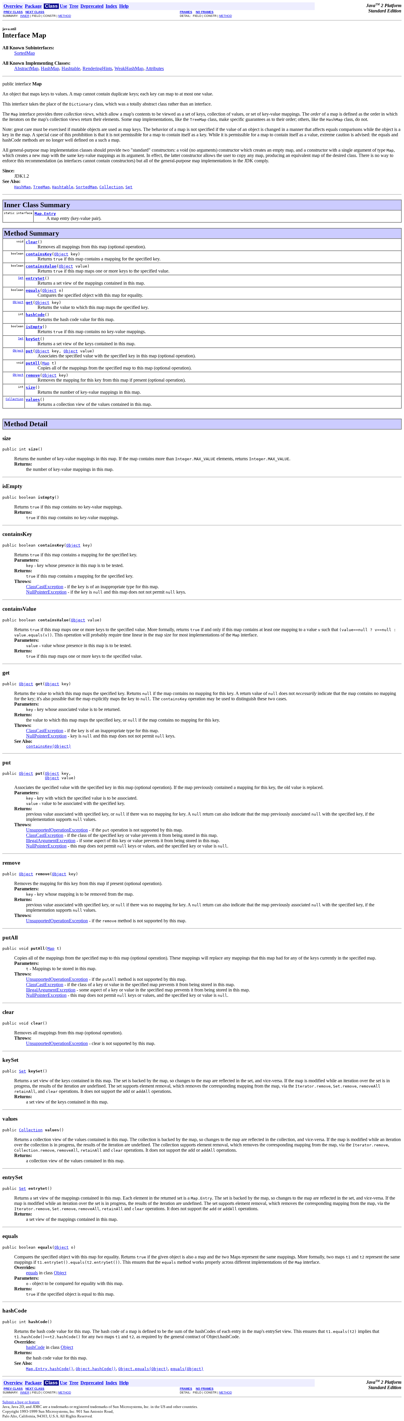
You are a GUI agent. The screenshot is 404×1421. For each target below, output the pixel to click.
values (33, 399)
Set (20, 277)
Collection (14, 399)
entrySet (35, 278)
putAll (33, 363)
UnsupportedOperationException (57, 829)
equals (33, 290)
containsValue (41, 266)
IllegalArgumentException (50, 840)
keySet (33, 339)
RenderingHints (97, 68)
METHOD (64, 15)
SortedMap (24, 53)
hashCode (35, 314)
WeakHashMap (128, 68)
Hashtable (71, 68)
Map (45, 363)
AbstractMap (26, 68)
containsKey (39, 254)
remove (33, 375)
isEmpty (34, 327)
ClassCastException (44, 586)
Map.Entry (45, 213)
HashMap (50, 68)
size (30, 387)
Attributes (155, 68)
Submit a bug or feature (21, 1402)
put (29, 351)
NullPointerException (46, 591)
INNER (24, 15)
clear (32, 242)
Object (61, 254)
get (29, 302)
